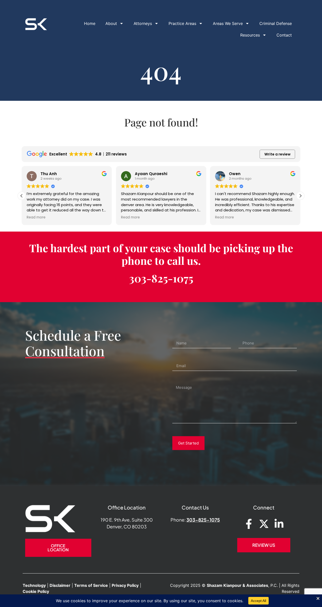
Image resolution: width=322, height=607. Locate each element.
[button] (300, 196)
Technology (34, 585)
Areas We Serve (228, 23)
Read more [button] (35, 217)
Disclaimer (60, 585)
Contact (284, 35)
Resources (250, 35)
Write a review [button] (277, 154)
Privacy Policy (125, 585)
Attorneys (143, 23)
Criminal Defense (275, 23)
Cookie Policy (36, 591)
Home (89, 23)
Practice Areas (182, 23)
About (111, 23)
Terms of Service (91, 585)
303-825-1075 (161, 278)
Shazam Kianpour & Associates (237, 585)
